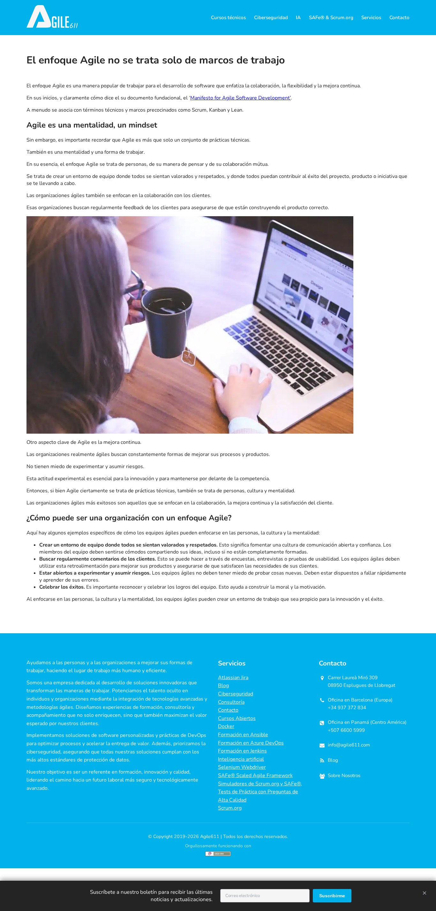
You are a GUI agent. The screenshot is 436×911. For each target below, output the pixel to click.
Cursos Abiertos (237, 718)
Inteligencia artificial (241, 759)
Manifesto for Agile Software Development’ (240, 97)
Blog (223, 685)
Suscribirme (332, 895)
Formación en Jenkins (242, 750)
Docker (226, 726)
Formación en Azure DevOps (251, 742)
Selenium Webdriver (242, 767)
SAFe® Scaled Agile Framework (255, 775)
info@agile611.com (349, 745)
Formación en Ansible (243, 734)
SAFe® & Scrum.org (331, 17)
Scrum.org (230, 808)
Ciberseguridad (271, 17)
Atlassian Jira (233, 677)
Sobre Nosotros (344, 775)
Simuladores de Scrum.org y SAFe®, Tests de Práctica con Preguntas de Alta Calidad (260, 792)
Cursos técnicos (228, 17)
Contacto (399, 17)
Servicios (371, 17)
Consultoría (231, 702)
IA (298, 17)
